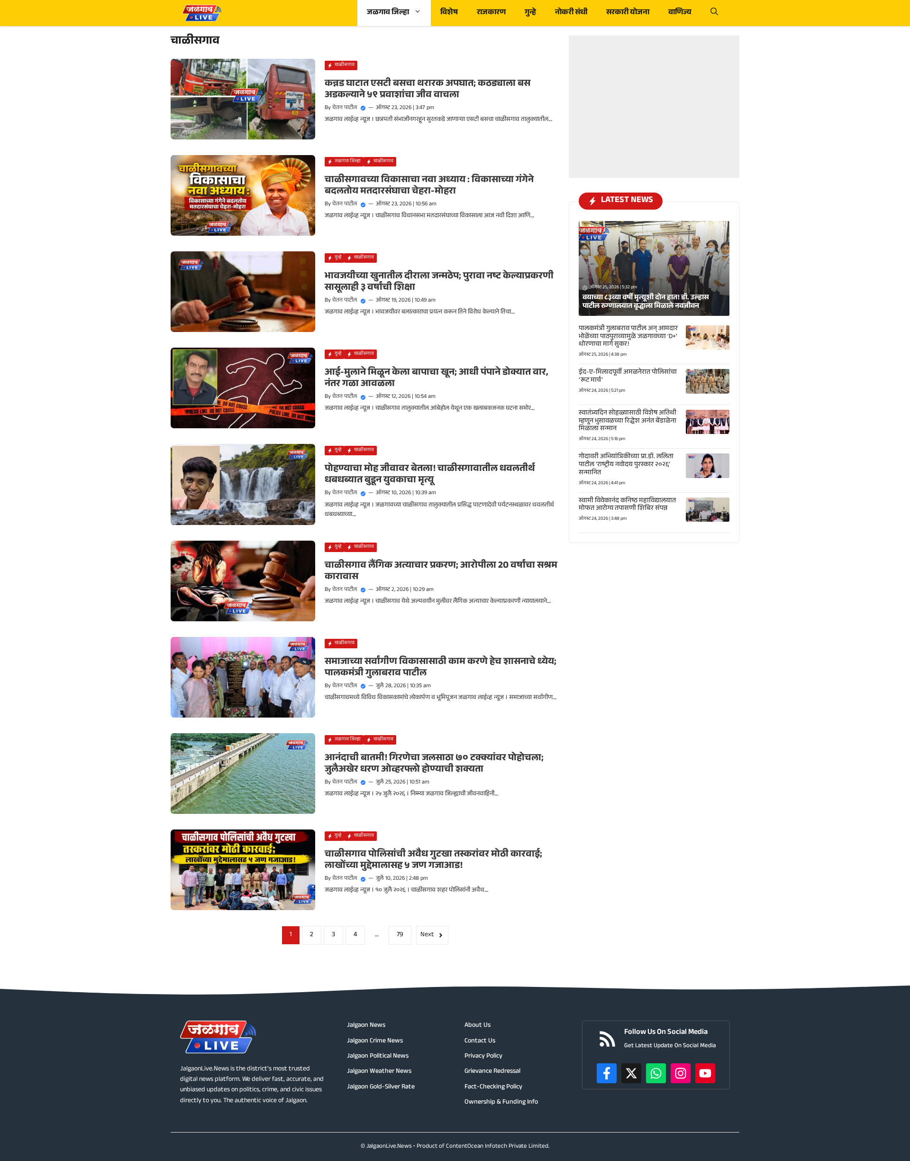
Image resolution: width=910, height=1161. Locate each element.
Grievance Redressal (492, 1072)
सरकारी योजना (627, 13)
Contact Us (479, 1041)
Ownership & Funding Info (501, 1102)
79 (400, 935)
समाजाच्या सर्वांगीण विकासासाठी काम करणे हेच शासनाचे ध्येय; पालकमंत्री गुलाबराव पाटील (440, 668)
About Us (477, 1026)
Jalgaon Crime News (375, 1041)
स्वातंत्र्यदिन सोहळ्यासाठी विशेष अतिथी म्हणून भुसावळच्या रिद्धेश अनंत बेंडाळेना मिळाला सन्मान (627, 421)
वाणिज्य (680, 13)
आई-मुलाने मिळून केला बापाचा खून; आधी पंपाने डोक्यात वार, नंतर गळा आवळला (436, 379)
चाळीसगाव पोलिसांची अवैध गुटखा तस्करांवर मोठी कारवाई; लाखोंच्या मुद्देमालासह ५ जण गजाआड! (433, 861)
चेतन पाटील (344, 108)
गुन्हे (530, 13)
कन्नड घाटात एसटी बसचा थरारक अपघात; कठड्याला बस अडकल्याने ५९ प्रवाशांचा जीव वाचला (427, 90)
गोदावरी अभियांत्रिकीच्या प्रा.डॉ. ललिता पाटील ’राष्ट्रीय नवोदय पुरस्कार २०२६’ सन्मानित (626, 465)
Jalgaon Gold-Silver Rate (381, 1087)
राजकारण (491, 13)
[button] (714, 13)
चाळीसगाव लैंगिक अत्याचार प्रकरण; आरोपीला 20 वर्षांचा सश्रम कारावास (441, 572)
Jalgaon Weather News (379, 1072)
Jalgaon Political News (378, 1056)
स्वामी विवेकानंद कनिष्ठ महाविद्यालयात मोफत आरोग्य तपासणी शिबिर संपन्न (627, 505)
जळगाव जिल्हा (388, 13)
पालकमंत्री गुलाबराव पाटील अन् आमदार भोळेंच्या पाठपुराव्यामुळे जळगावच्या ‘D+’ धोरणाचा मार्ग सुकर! (628, 337)
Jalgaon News (366, 1026)
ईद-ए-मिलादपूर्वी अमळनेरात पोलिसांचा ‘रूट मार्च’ (628, 377)
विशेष (449, 13)
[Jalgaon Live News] (201, 13)
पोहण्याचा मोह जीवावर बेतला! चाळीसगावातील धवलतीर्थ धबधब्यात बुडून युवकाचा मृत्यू (430, 475)
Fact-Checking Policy (493, 1087)
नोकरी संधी (571, 13)
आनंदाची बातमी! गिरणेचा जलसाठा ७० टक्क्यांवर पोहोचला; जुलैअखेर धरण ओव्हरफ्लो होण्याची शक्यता (434, 764)
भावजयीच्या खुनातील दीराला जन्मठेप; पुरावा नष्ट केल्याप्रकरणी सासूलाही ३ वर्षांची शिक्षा (439, 282)
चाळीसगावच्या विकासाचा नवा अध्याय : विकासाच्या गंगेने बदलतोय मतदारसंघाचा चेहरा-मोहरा (429, 186)
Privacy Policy (483, 1056)
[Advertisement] (654, 95)
